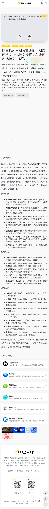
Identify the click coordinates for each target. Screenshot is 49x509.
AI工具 (7, 82)
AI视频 (12, 85)
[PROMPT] (24, 3)
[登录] (42, 3)
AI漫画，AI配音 (26, 82)
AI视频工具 (6, 46)
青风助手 (42, 87)
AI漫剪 (15, 82)
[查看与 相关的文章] (2, 158)
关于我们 (37, 471)
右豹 (19, 85)
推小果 (36, 85)
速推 (34, 87)
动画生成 (15, 46)
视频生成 (28, 46)
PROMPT (19, 501)
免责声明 (29, 471)
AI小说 (44, 80)
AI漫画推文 (40, 82)
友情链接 (20, 471)
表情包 (20, 87)
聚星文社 (11, 87)
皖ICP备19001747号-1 (30, 501)
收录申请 (11, 471)
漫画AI (22, 46)
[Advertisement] (24, 126)
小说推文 (27, 85)
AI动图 (36, 80)
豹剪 (28, 87)
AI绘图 (4, 85)
